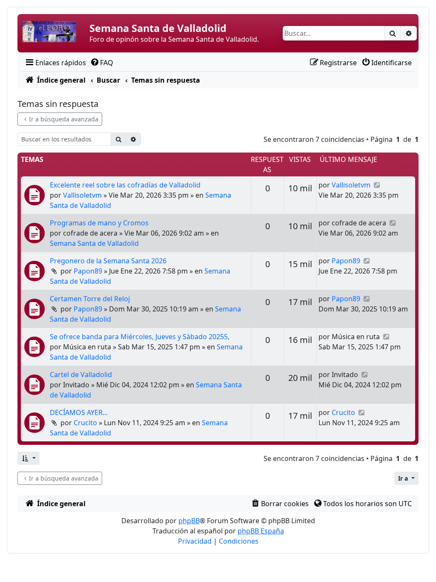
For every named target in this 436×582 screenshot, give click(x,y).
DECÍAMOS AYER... (79, 412)
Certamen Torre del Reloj (90, 298)
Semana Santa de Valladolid (94, 243)
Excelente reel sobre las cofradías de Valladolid (125, 185)
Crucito (85, 422)
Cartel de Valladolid (81, 374)
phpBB (189, 520)
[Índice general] (54, 33)
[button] (28, 458)
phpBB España (261, 531)
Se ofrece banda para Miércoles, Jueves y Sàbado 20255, (139, 336)
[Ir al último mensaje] (376, 185)
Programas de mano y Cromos (99, 223)
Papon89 (88, 271)
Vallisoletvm (82, 195)
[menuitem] (55, 63)
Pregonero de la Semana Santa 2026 (108, 260)
